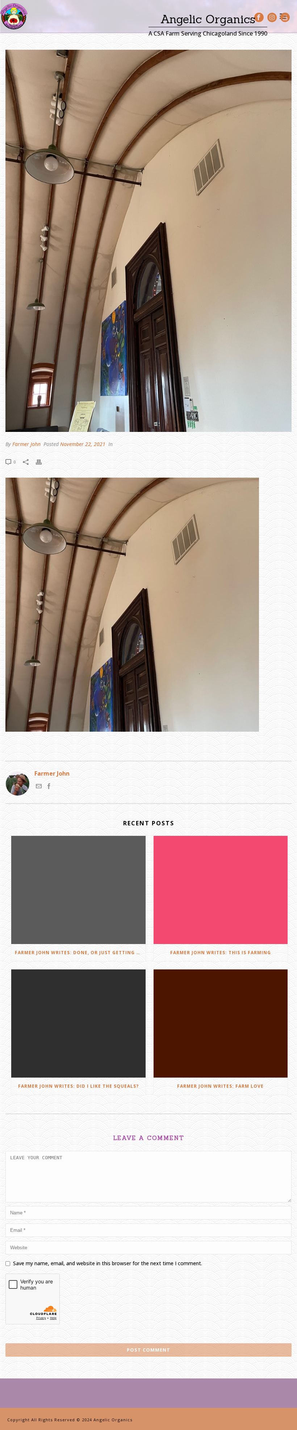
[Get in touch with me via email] (39, 787)
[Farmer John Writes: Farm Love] (221, 1023)
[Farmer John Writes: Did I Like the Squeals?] (78, 1023)
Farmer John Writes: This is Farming (220, 952)
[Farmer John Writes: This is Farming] (221, 890)
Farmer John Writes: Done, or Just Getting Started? (80, 952)
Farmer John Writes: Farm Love (220, 1086)
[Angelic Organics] (14, 16)
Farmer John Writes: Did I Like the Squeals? (78, 1086)
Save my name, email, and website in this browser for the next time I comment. (107, 1263)
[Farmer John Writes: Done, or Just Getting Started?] (78, 890)
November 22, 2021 (82, 444)
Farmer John (26, 444)
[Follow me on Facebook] (49, 787)
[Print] (42, 461)
